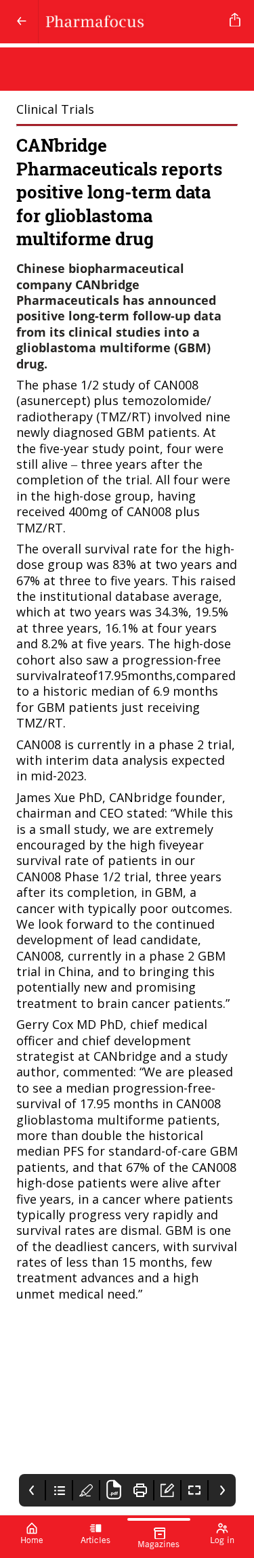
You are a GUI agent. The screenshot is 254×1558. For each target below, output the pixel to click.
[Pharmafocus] (131, 21)
